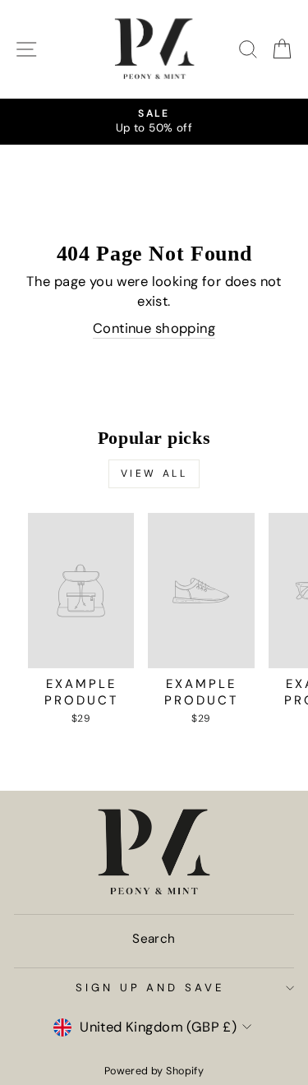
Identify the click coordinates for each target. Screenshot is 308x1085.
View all (154, 473)
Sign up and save (150, 988)
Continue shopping (154, 328)
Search (153, 938)
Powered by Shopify (154, 1071)
